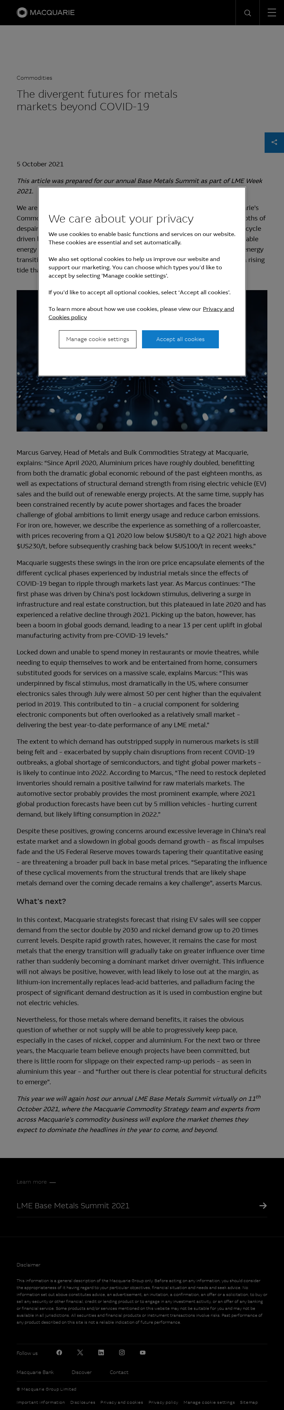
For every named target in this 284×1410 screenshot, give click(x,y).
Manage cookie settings (97, 339)
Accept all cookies (180, 339)
